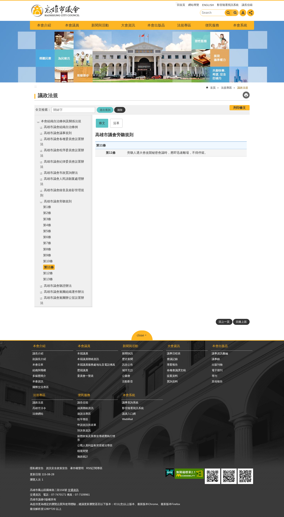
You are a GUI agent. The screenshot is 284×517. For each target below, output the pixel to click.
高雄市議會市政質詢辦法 (61, 172)
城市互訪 (127, 370)
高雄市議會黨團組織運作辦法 (64, 291)
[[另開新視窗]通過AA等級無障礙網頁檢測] (189, 474)
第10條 (48, 261)
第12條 (48, 273)
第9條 (47, 255)
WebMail (127, 419)
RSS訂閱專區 (94, 468)
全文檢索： (43, 109)
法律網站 (37, 413)
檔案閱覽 (82, 450)
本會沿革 (37, 364)
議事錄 (216, 359)
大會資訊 (128, 25)
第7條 (47, 243)
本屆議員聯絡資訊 (88, 359)
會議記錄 (172, 359)
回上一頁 (224, 321)
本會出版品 (156, 25)
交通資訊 (73, 490)
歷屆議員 (82, 370)
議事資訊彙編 (220, 353)
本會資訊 (37, 381)
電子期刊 (217, 370)
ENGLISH (208, 5)
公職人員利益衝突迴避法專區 (94, 445)
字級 (242, 12)
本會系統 (240, 25)
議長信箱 (247, 4)
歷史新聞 (127, 359)
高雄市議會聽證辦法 (58, 285)
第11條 (49, 267)
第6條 (47, 237)
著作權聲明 (77, 468)
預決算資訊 (84, 430)
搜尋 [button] (228, 12)
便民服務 (212, 25)
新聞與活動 (100, 25)
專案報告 (172, 364)
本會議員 (72, 25)
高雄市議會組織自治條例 (61, 127)
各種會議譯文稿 (176, 370)
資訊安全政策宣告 (57, 468)
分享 (250, 12)
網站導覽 (193, 4)
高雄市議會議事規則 (58, 133)
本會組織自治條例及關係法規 (61, 121)
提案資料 (172, 375)
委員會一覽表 (85, 375)
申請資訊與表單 (86, 424)
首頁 (213, 87)
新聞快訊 (127, 353)
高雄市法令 (39, 408)
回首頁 (181, 4)
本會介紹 (44, 25)
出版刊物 (217, 364)
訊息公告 (127, 364)
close (140, 335)
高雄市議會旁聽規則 (58, 201)
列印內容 (246, 95)
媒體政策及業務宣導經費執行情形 (96, 438)
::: (1, 342)
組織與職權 (39, 370)
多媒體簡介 (39, 375)
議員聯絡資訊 (85, 408)
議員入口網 (129, 413)
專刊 (214, 375)
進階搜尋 (235, 12)
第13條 (48, 279)
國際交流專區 (40, 387)
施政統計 (82, 456)
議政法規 (242, 87)
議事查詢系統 (130, 402)
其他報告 (217, 381)
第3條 (47, 219)
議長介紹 (37, 353)
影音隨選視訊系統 (228, 4)
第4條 (47, 225)
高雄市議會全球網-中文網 (55, 10)
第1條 (47, 207)
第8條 (47, 249)
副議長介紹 (39, 359)
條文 (102, 123)
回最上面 (241, 321)
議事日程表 (173, 353)
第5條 (47, 231)
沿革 (116, 123)
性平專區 (82, 419)
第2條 (47, 213)
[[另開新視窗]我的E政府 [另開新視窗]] (170, 473)
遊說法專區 (84, 413)
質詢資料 (172, 381)
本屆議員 (82, 353)
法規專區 (184, 25)
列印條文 (239, 107)
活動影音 (127, 381)
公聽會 (126, 375)
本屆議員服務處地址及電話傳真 (96, 364)
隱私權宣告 (36, 468)
